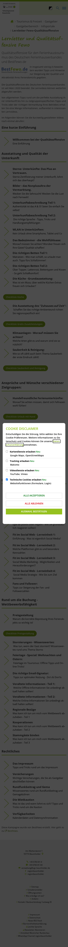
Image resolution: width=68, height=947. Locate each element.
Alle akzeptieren (34, 495)
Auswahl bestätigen (34, 511)
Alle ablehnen (34, 503)
